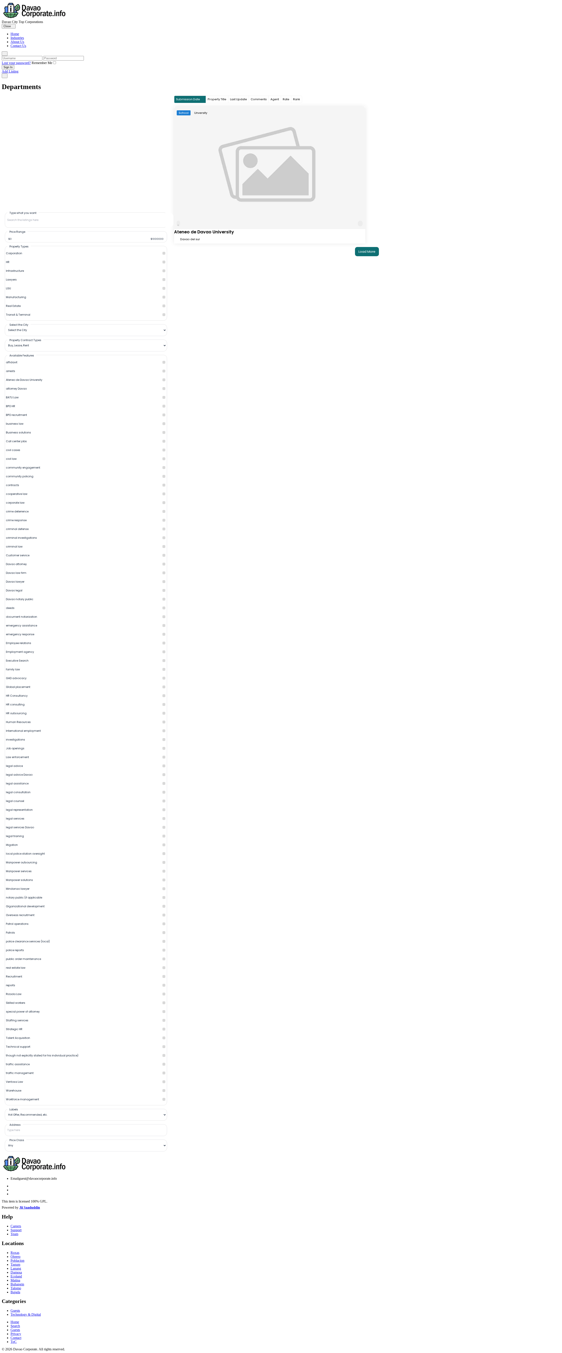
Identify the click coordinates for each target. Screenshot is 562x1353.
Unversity (200, 113)
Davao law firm (16, 573)
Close (8, 26)
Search (15, 1326)
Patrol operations (17, 924)
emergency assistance (21, 625)
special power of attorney (23, 1011)
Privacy (16, 1334)
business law (14, 424)
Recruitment (14, 976)
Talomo (16, 1288)
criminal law (14, 546)
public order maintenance (23, 959)
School (184, 113)
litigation (12, 845)
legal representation (19, 810)
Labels (13, 1109)
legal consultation (18, 792)
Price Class (16, 1140)
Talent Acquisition (18, 1038)
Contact (16, 1338)
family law (13, 669)
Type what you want (22, 213)
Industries (17, 38)
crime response (16, 520)
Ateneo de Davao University (24, 380)
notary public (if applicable (24, 897)
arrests (10, 371)
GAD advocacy (16, 678)
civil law (11, 459)
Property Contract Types (25, 340)
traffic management (20, 1073)
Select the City (18, 324)
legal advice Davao (19, 775)
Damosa (16, 1272)
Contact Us (18, 46)
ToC (14, 1342)
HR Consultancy (17, 696)
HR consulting (15, 704)
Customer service (17, 555)
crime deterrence (17, 511)
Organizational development (25, 906)
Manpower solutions (19, 880)
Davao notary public (19, 599)
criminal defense (17, 529)
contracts (12, 485)
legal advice (14, 766)
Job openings (15, 748)
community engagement (23, 467)
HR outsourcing (16, 713)
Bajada (15, 1292)
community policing (19, 476)
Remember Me (42, 63)
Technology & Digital (26, 1314)
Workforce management (22, 1099)
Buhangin (17, 1284)
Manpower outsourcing (21, 862)
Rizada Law (14, 994)
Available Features (21, 355)
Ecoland (16, 1276)
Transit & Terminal (18, 315)
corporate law (15, 503)
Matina (15, 1280)
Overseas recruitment (20, 915)
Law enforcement (17, 757)
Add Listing (10, 71)
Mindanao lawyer (17, 889)
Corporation (14, 253)
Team (14, 1234)
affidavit (11, 362)
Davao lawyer (15, 581)
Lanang (16, 1268)
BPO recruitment (16, 415)
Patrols (10, 932)
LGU (8, 288)
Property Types (19, 246)
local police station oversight (25, 853)
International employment (23, 731)
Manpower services (19, 871)
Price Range (17, 231)
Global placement (18, 687)
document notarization (21, 617)
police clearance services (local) (28, 941)
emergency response (20, 634)
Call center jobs (16, 441)
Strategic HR (14, 1029)
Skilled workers (15, 1003)
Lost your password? (16, 63)
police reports (15, 950)
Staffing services (17, 1020)
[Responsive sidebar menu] (4, 75)
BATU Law (12, 397)
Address (15, 1124)
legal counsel (15, 801)
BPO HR (10, 406)
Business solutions (18, 432)
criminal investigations (21, 538)
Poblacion (17, 1260)
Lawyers (11, 279)
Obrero (15, 1256)
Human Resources (18, 722)
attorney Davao (16, 388)
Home (15, 34)
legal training (15, 836)
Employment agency (20, 652)
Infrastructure (15, 271)
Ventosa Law (14, 1082)
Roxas (15, 1253)
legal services (15, 818)
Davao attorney (16, 564)
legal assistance (17, 783)
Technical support (18, 1047)
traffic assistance (18, 1064)
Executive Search (17, 660)
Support (16, 1230)
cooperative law (16, 494)
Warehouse (13, 1090)
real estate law (15, 968)
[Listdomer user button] (4, 53)
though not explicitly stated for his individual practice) (42, 1055)
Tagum (15, 1264)
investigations (15, 739)
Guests (15, 1310)
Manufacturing (16, 297)
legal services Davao (20, 827)
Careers (16, 1226)
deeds (10, 608)
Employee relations (18, 643)
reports (10, 985)
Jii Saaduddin (29, 1207)
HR (7, 262)
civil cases (13, 450)
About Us (17, 42)
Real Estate (13, 306)
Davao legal (14, 590)
